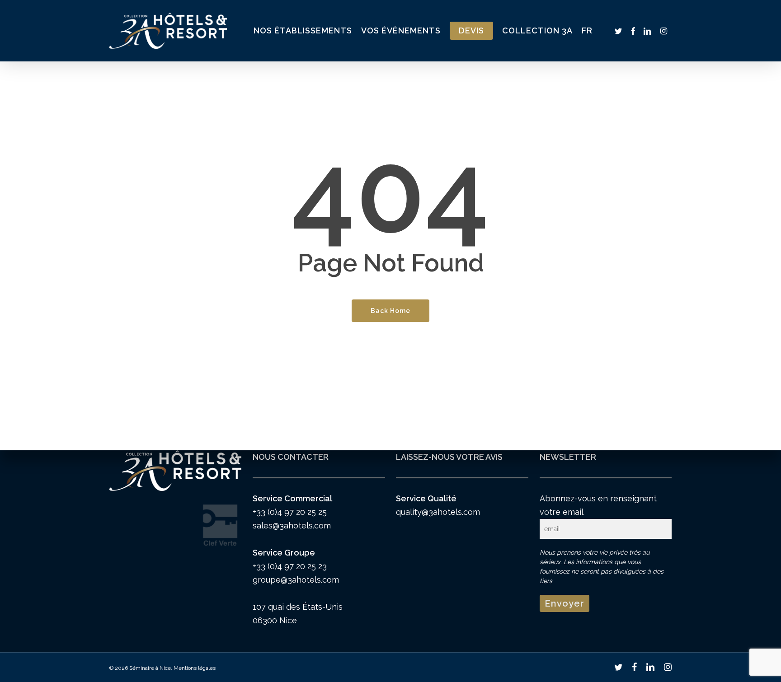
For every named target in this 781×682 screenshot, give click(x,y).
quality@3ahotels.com (438, 512)
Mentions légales (195, 668)
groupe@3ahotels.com (296, 579)
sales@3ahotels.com (292, 525)
